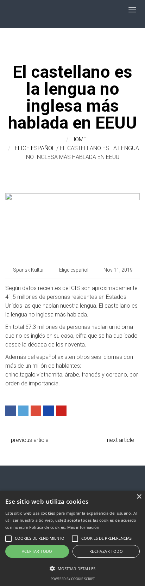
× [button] (138, 496)
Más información (83, 527)
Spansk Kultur (28, 270)
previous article (29, 440)
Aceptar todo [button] (37, 551)
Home (79, 139)
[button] (72, 568)
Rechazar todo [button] (106, 551)
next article (121, 440)
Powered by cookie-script (73, 578)
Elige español (35, 148)
